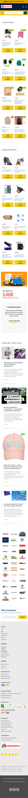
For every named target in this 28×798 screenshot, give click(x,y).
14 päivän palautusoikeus (6, 740)
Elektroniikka (14, 766)
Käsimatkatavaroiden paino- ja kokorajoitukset (11, 693)
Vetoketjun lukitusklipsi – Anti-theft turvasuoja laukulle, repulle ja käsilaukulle (7, 44)
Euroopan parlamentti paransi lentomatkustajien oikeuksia (13, 505)
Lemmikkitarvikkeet (5, 769)
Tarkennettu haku (21, 778)
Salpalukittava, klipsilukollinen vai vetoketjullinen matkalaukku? (13, 364)
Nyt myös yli (7, 291)
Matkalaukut (19, 769)
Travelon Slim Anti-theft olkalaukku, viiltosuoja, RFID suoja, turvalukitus (19, 255)
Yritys (2, 629)
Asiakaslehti (3, 639)
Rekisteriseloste (4, 633)
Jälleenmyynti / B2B (5, 676)
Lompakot (13, 769)
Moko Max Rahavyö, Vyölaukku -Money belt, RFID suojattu (6, 227)
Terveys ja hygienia (12, 771)
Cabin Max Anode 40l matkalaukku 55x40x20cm (7, 101)
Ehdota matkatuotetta (5, 678)
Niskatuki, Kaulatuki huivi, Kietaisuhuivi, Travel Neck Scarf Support (20, 171)
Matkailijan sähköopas (6, 697)
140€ (8, 294)
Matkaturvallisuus (22, 766)
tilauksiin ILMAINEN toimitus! (10, 298)
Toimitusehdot (4, 635)
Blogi (2, 631)
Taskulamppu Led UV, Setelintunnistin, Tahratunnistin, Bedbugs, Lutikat (7, 256)
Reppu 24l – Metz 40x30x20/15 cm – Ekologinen (5, 130)
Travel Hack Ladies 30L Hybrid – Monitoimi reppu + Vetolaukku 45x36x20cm (20, 130)
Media (2, 637)
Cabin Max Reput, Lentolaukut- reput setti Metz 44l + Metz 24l (7, 73)
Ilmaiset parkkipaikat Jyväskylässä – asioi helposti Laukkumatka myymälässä (13, 409)
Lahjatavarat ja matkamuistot (7, 767)
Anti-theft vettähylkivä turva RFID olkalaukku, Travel (7, 171)
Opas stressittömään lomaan (7, 727)
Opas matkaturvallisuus (6, 724)
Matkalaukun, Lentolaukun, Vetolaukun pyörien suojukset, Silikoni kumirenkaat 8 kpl (20, 102)
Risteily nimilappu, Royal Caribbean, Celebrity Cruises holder (7, 199)
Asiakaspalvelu (4, 674)
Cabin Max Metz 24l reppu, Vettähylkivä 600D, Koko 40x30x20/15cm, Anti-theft (20, 73)
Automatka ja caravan (5, 766)
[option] (14, 317)
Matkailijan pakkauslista (6, 695)
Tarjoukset (20, 771)
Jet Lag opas (3, 729)
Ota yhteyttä (7, 778)
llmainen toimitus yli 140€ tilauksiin (8, 737)
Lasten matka (17, 767)
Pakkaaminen (4, 771)
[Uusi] (8, 33)
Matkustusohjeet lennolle (6, 722)
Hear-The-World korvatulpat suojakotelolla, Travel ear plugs (20, 227)
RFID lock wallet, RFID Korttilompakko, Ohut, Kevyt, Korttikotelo (19, 199)
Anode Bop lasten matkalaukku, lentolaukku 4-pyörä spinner (20, 43)
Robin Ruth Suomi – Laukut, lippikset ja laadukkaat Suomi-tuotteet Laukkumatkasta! (13, 466)
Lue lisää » (6, 379)
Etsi (25, 12)
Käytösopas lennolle (5, 720)
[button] (7, 37)
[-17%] (8, 120)
